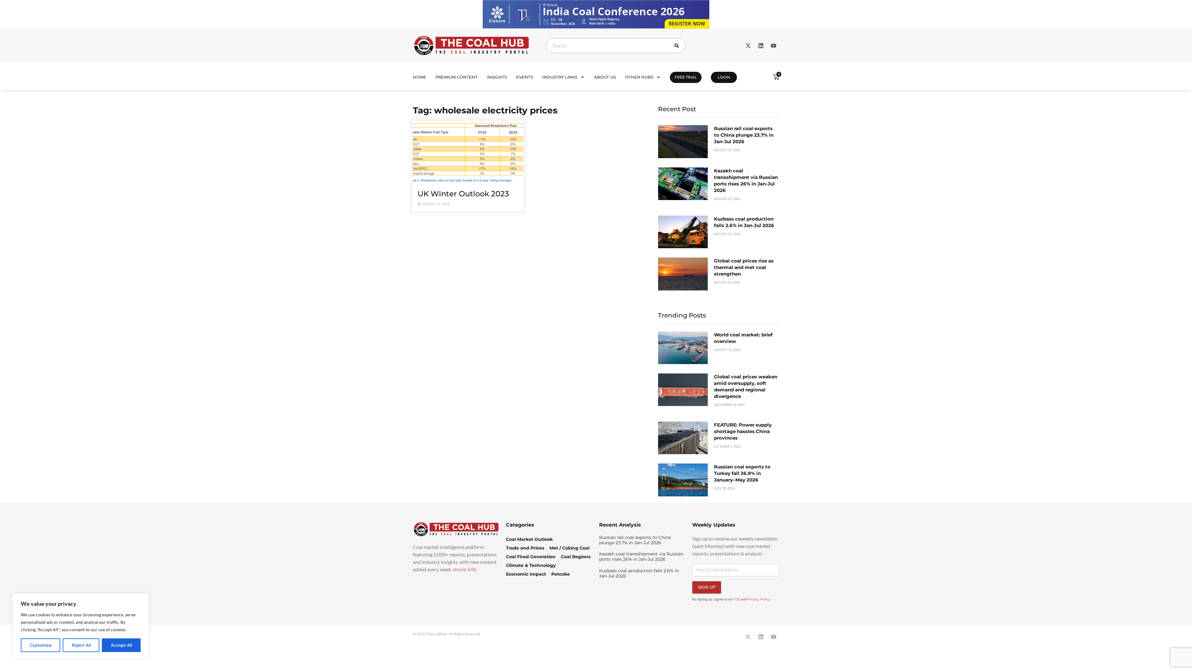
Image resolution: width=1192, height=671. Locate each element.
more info (465, 570)
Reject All (81, 645)
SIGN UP (707, 587)
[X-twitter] (748, 45)
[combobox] (615, 45)
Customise (41, 645)
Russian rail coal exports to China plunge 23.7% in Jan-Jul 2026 (744, 135)
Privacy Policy (758, 599)
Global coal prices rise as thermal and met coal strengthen (744, 267)
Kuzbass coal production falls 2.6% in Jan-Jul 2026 (639, 573)
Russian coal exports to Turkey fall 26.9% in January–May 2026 (742, 473)
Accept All (121, 645)
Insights (497, 77)
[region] (80, 626)
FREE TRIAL (686, 77)
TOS (737, 599)
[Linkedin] (760, 45)
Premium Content (457, 77)
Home (419, 77)
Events (524, 77)
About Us (605, 77)
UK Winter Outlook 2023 (463, 193)
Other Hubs (639, 77)
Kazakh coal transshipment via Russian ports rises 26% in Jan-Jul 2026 (641, 556)
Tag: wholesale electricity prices (485, 110)
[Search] (678, 45)
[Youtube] (773, 45)
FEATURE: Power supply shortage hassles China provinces (743, 431)
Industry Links (559, 77)
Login (724, 77)
